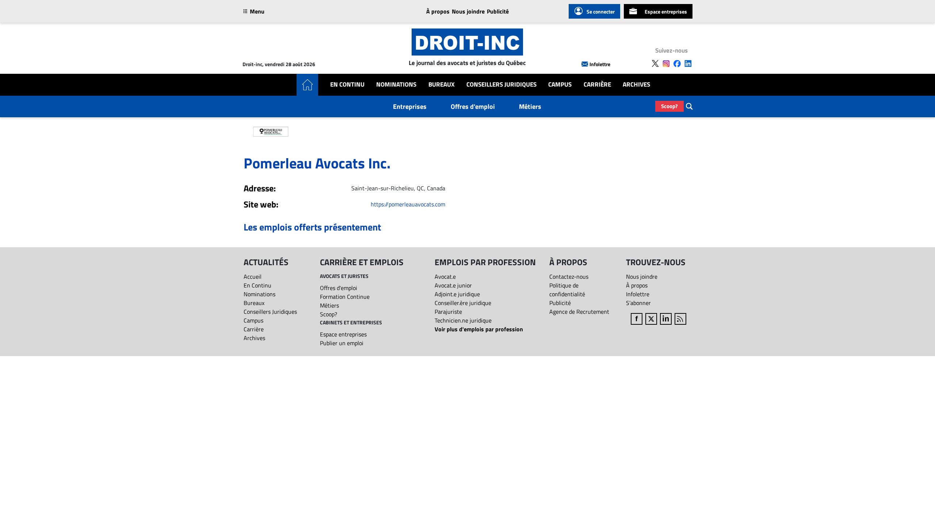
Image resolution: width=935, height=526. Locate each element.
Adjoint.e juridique (457, 294)
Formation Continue (345, 296)
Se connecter (601, 11)
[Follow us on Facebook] (677, 63)
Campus (560, 84)
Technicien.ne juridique (463, 320)
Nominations (396, 84)
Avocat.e (445, 276)
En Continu (347, 84)
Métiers (530, 106)
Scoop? (669, 106)
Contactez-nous (568, 276)
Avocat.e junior (453, 285)
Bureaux (441, 84)
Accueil (253, 276)
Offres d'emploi (473, 106)
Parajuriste (448, 311)
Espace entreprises (666, 11)
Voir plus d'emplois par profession (479, 329)
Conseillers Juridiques (501, 84)
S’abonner (638, 302)
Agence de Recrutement (579, 311)
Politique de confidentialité (567, 289)
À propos (438, 11)
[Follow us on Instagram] (666, 63)
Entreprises (410, 106)
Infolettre (599, 64)
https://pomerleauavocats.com (408, 204)
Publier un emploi (341, 343)
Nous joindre (468, 11)
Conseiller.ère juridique (463, 302)
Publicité (498, 11)
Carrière (597, 84)
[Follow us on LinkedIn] (688, 63)
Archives (636, 84)
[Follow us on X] (655, 63)
